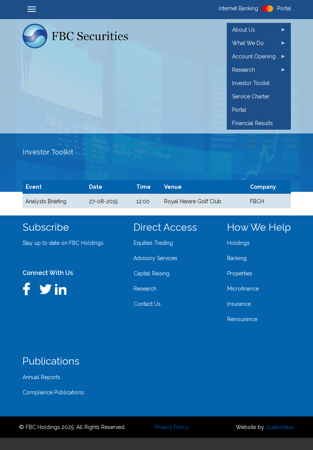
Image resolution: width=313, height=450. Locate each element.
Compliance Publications (53, 392)
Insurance (239, 304)
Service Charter (250, 96)
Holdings (238, 243)
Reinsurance (242, 319)
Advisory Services (155, 258)
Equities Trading (153, 243)
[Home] (79, 36)
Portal (239, 110)
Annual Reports (41, 377)
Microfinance (243, 289)
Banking (237, 258)
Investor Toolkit (250, 83)
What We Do (245, 45)
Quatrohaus (280, 427)
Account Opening (251, 58)
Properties (239, 273)
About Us (241, 31)
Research (145, 289)
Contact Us (147, 304)
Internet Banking (238, 8)
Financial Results (252, 123)
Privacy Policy (172, 427)
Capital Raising (151, 273)
